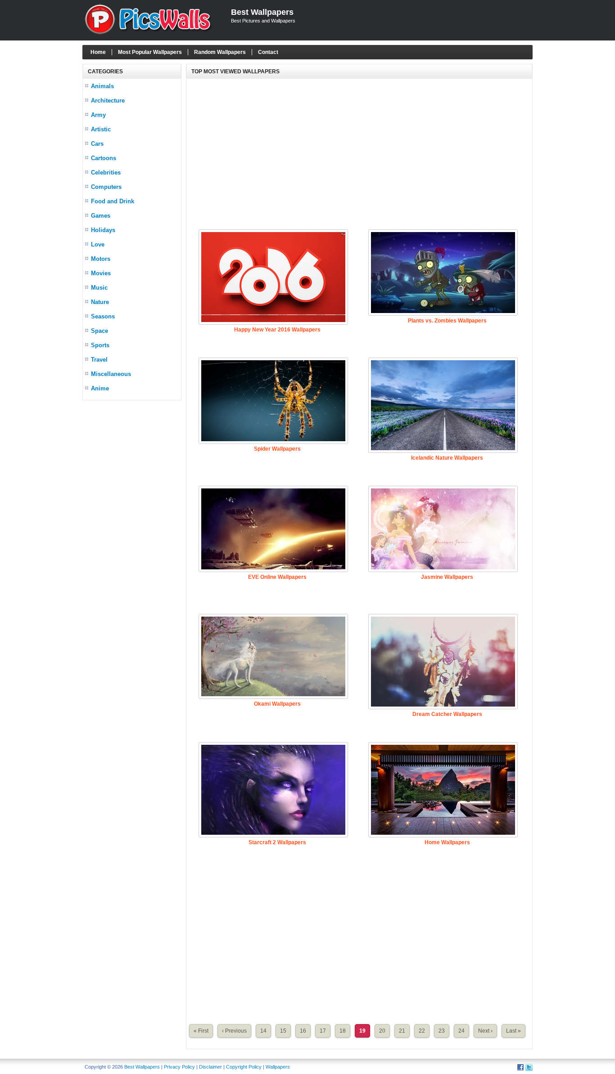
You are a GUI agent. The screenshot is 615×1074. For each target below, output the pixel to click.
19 (362, 1031)
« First (201, 1031)
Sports (100, 345)
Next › (485, 1031)
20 (382, 1031)
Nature (100, 302)
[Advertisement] (359, 153)
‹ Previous (234, 1031)
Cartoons (103, 158)
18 (342, 1031)
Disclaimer (210, 1067)
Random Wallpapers (220, 52)
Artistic (101, 129)
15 (283, 1031)
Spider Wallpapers (277, 449)
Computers (106, 186)
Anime (100, 388)
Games (100, 215)
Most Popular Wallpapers (150, 52)
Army (98, 115)
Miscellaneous (111, 374)
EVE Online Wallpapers (277, 577)
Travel (99, 359)
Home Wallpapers (447, 842)
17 (323, 1031)
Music (99, 287)
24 (461, 1031)
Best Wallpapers (262, 12)
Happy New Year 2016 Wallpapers (277, 330)
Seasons (103, 316)
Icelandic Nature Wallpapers (447, 458)
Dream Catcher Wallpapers (447, 714)
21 (402, 1031)
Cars (97, 143)
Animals (102, 86)
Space (99, 330)
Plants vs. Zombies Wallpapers (447, 321)
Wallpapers (278, 1067)
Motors (100, 258)
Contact (268, 52)
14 (263, 1031)
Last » (513, 1031)
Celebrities (106, 172)
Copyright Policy (244, 1067)
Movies (101, 273)
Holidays (103, 230)
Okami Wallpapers (277, 704)
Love (97, 244)
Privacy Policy (179, 1067)
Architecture (108, 100)
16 (303, 1031)
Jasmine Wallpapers (447, 577)
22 (422, 1031)
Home (98, 52)
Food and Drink (112, 201)
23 (442, 1031)
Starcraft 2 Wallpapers (277, 842)
